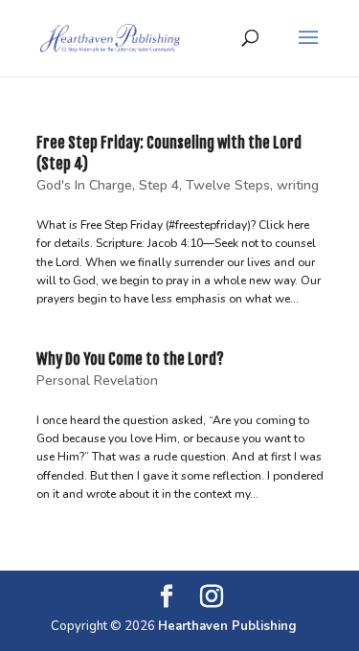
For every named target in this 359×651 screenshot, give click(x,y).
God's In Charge (84, 185)
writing (298, 185)
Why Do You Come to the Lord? (130, 359)
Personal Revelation (97, 380)
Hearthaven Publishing (227, 626)
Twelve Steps (228, 185)
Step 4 (159, 185)
